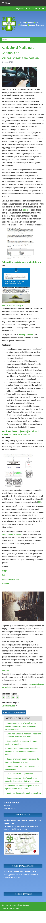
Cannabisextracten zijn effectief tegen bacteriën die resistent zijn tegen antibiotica (22, 779)
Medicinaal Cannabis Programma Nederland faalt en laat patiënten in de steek (23, 735)
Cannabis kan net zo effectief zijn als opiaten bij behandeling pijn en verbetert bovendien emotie (20, 726)
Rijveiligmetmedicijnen (10, 579)
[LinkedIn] (13, 697)
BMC (3, 575)
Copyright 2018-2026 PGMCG (11, 908)
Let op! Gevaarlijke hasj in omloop (20, 774)
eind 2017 (27, 210)
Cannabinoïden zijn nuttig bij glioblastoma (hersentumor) (22, 768)
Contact (8, 905)
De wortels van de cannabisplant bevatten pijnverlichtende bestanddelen (22, 787)
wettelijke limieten (26, 334)
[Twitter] (4, 697)
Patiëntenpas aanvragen (23, 866)
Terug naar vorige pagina (14, 712)
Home (3, 905)
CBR (39, 502)
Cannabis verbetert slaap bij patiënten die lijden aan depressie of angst (22, 760)
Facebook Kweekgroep (23, 894)
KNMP (4, 571)
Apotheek (5, 583)
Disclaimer (26, 905)
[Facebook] (8, 697)
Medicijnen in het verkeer (12, 534)
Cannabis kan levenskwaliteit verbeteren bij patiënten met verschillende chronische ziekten (22, 751)
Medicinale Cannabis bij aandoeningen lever (24, 793)
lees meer (5, 670)
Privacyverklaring (17, 905)
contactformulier (23, 815)
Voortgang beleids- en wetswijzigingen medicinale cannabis (21, 742)
